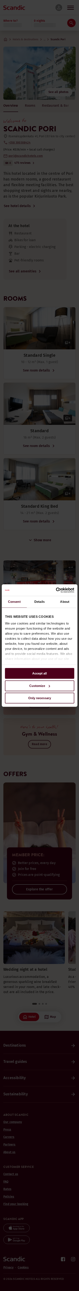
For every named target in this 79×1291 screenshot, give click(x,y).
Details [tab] (39, 601)
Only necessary (39, 698)
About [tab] (64, 601)
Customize (37, 686)
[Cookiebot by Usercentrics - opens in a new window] (56, 590)
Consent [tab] (14, 601)
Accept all (39, 673)
